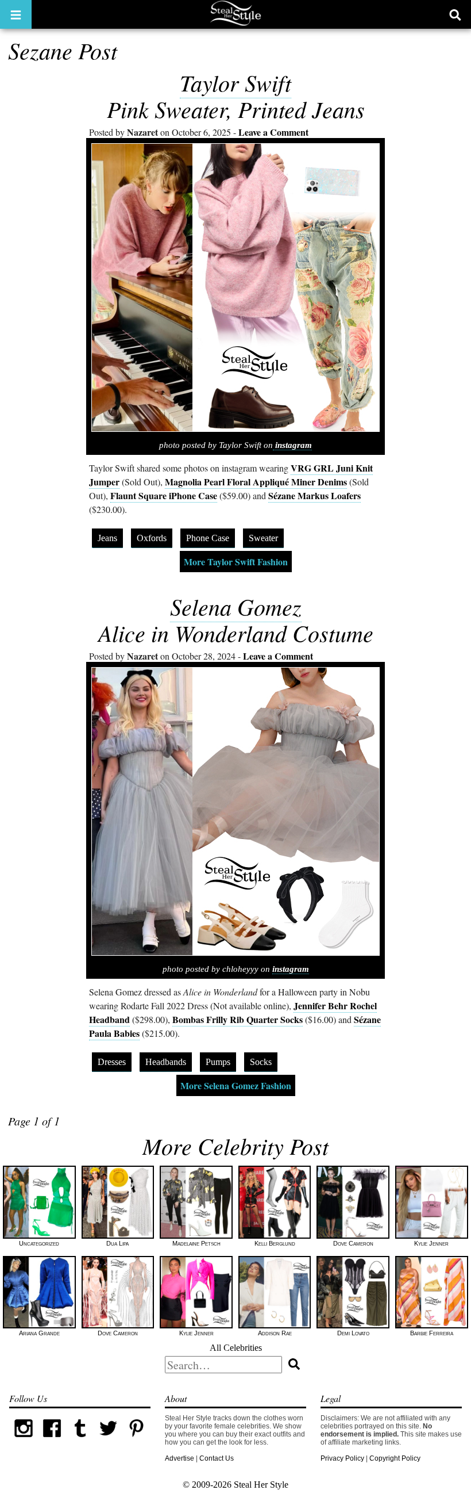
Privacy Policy (342, 1458)
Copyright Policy (394, 1458)
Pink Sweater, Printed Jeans (236, 108)
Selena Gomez (236, 606)
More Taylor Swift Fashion (236, 561)
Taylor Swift (235, 82)
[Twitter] (108, 1440)
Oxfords (152, 538)
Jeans (107, 538)
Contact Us (216, 1458)
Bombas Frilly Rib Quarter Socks (237, 1019)
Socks (261, 1062)
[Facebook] (52, 1440)
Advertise (179, 1458)
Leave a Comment (273, 132)
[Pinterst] (136, 1440)
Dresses (112, 1062)
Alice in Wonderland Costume (235, 632)
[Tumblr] (80, 1440)
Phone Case (207, 538)
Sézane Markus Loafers (314, 495)
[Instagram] (23, 1440)
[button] (16, 14)
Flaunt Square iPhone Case (163, 495)
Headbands (165, 1062)
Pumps (218, 1062)
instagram (292, 445)
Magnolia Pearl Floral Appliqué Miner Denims (256, 481)
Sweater (263, 538)
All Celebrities (236, 1348)
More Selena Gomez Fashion (235, 1085)
